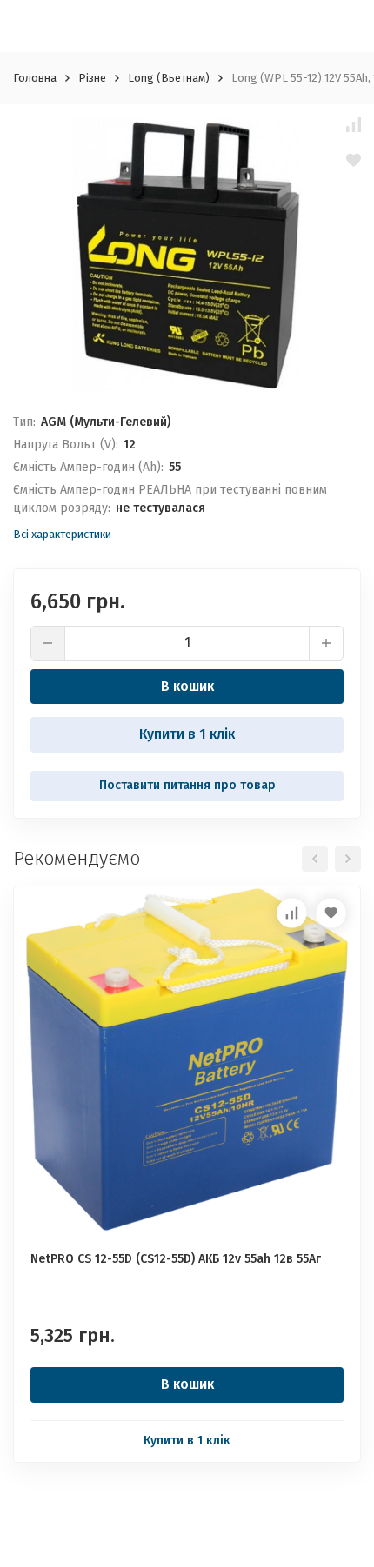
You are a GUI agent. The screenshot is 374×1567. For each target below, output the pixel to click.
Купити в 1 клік (187, 734)
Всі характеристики (62, 534)
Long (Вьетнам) (169, 77)
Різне (92, 77)
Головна (35, 77)
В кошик (187, 686)
